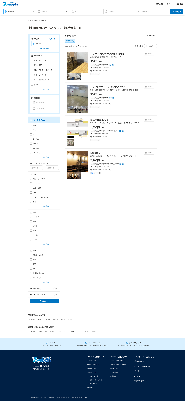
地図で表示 (46, 48)
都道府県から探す (92, 372)
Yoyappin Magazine (139, 381)
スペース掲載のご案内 (116, 361)
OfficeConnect (138, 361)
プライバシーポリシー (63, 397)
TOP (29, 20)
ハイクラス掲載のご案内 (117, 364)
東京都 (36, 20)
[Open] (33, 11)
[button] (43, 60)
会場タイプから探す (93, 364)
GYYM (135, 371)
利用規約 (89, 387)
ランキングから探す (93, 376)
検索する (178, 11)
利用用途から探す (92, 368)
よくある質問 (91, 384)
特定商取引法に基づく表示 (79, 397)
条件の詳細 (152, 35)
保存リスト (159, 4)
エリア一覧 (52, 39)
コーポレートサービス (93, 380)
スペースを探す (91, 361)
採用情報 (51, 397)
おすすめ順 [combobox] (149, 46)
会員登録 (179, 4)
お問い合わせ (35, 397)
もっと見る (45, 89)
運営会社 (43, 397)
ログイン (170, 4)
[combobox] (18, 11)
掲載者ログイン (114, 368)
